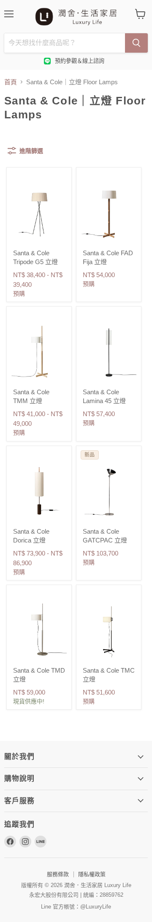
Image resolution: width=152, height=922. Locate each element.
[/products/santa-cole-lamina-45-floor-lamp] (108, 351)
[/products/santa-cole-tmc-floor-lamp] (108, 630)
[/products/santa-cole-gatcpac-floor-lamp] (108, 491)
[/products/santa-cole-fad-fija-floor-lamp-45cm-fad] (108, 212)
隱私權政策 (92, 874)
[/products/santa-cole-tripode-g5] (39, 212)
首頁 (10, 82)
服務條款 (58, 874)
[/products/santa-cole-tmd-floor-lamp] (39, 630)
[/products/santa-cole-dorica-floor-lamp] (39, 491)
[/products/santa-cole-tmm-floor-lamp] (39, 351)
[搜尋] (136, 43)
